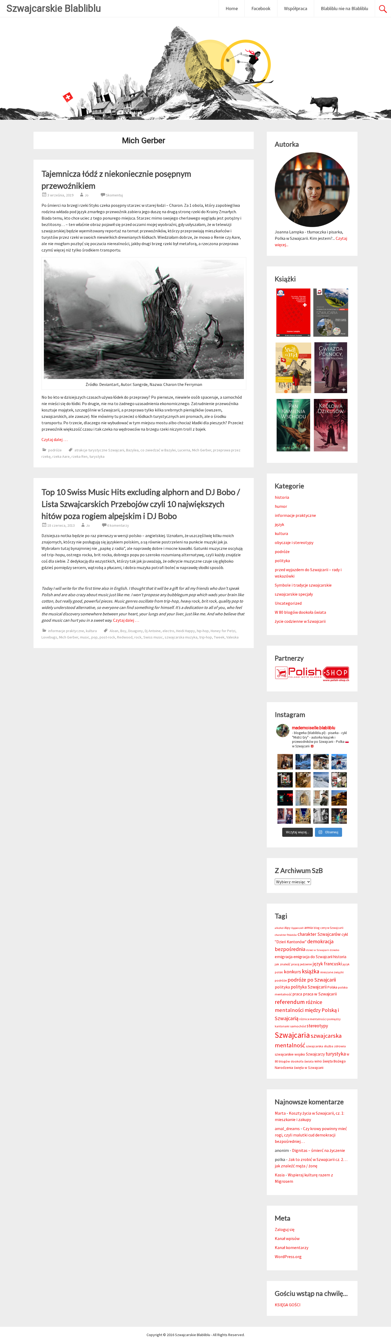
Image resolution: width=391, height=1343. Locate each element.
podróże (55, 450)
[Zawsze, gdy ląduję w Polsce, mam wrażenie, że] (321, 816)
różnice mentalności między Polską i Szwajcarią (307, 1010)
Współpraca (295, 8)
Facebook (261, 8)
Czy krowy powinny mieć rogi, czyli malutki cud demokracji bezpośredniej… (311, 1135)
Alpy (287, 928)
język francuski (327, 964)
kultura (91, 630)
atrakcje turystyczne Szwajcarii (99, 450)
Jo (87, 195)
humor (281, 506)
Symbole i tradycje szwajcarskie (303, 585)
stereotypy (317, 1026)
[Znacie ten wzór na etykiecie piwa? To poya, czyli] (285, 761)
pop (94, 637)
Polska (332, 987)
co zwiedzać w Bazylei (158, 450)
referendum (290, 1002)
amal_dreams (287, 1128)
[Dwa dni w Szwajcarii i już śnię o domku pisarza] (321, 798)
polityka (282, 560)
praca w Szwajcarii (320, 994)
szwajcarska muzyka (181, 637)
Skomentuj (114, 195)
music (84, 637)
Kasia (280, 1174)
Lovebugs (49, 637)
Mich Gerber (201, 450)
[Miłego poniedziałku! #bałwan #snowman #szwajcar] (321, 761)
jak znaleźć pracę (287, 964)
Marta (280, 1113)
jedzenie (306, 964)
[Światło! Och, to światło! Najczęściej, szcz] (303, 761)
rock (138, 637)
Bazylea (132, 450)
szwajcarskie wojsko (290, 1054)
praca (297, 993)
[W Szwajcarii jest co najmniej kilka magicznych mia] (303, 798)
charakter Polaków (286, 935)
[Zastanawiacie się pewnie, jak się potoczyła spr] (303, 780)
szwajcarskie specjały (294, 594)
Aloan (114, 630)
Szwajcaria (292, 1035)
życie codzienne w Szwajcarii (300, 621)
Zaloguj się (284, 1229)
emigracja (284, 956)
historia (282, 497)
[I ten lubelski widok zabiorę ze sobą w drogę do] (339, 798)
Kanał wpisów (287, 1238)
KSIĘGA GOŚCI (288, 1304)
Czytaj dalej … (54, 439)
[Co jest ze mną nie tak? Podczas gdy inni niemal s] (321, 780)
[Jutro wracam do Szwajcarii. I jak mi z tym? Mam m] (285, 816)
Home (232, 8)
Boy (123, 630)
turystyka (97, 456)
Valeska (232, 637)
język (279, 524)
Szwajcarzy (315, 1054)
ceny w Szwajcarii (331, 928)
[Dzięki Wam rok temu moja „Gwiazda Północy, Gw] (285, 798)
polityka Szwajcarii (309, 987)
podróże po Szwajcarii (312, 980)
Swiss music (153, 637)
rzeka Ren (80, 456)
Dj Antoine (153, 630)
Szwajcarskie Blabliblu (54, 8)
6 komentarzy (118, 525)
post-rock (107, 637)
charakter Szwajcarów (319, 934)
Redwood (124, 637)
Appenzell (297, 928)
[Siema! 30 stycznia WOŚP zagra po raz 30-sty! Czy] (339, 780)
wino (318, 1061)
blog (316, 928)
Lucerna (184, 450)
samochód (298, 1026)
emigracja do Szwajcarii (312, 956)
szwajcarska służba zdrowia (326, 1046)
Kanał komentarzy (291, 1247)
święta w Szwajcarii (308, 1067)
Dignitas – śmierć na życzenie (318, 1150)
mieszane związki (332, 972)
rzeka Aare (61, 456)
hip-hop (203, 630)
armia (308, 927)
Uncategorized (288, 603)
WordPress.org (288, 1256)
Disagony (135, 630)
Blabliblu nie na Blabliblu (344, 8)
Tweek (219, 637)
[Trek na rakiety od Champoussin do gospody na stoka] (339, 761)
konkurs (292, 972)
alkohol (279, 928)
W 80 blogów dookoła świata (300, 612)
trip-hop (205, 637)
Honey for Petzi (223, 630)
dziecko (334, 950)
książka (310, 971)
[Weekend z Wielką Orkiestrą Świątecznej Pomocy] (285, 780)
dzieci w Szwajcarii (317, 950)
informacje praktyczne (66, 630)
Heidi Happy (185, 630)
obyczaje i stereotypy (294, 542)
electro (168, 630)
